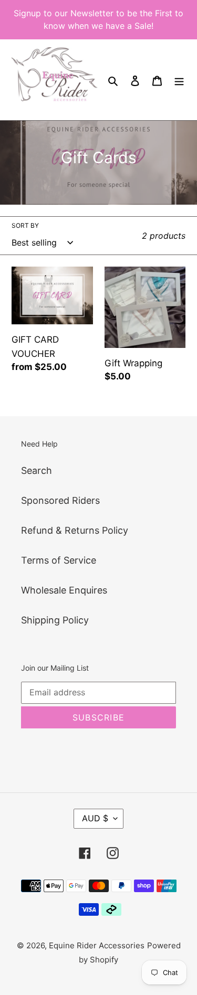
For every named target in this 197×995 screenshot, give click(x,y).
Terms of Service (58, 560)
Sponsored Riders (60, 500)
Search (36, 470)
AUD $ (95, 818)
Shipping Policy (55, 620)
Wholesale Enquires (64, 590)
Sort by (25, 225)
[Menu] (179, 80)
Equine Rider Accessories (96, 945)
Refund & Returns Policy (74, 530)
